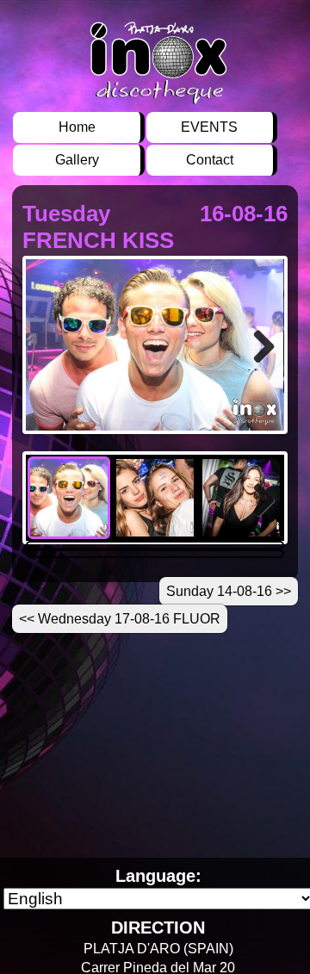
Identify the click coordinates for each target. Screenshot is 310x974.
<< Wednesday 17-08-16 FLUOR (119, 618)
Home (77, 127)
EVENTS (209, 127)
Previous (51, 369)
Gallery (77, 159)
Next (261, 369)
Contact (209, 159)
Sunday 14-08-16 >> (228, 591)
